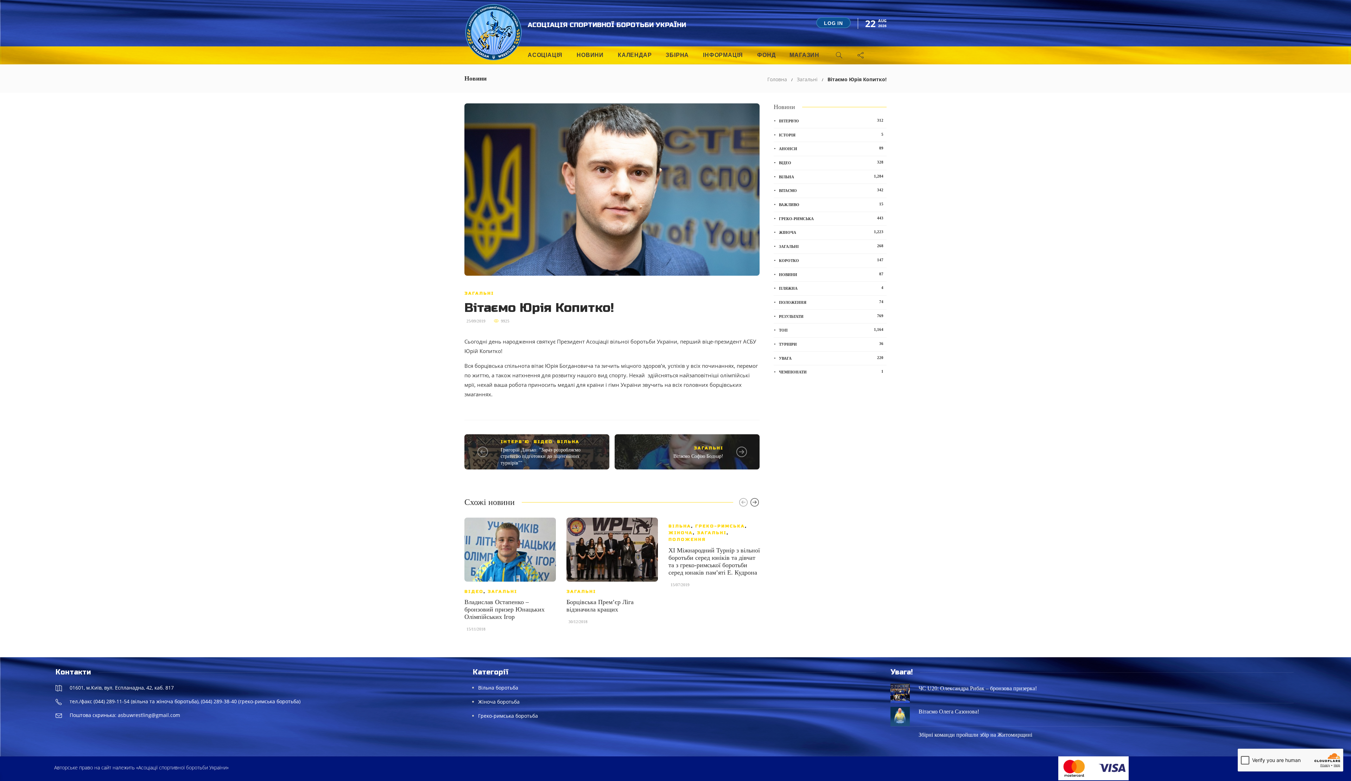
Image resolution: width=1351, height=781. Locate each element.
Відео (543, 441)
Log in (833, 23)
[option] (510, 578)
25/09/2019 (476, 321)
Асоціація (545, 55)
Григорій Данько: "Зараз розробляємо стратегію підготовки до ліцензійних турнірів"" (541, 456)
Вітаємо (831, 190)
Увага (831, 358)
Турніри (831, 343)
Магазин (804, 55)
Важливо (831, 204)
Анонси (831, 148)
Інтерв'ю (515, 441)
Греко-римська (720, 526)
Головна (777, 79)
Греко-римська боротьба (508, 715)
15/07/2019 (680, 585)
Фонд (766, 55)
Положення (687, 539)
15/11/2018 (476, 629)
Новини (590, 55)
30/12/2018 (578, 622)
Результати (831, 316)
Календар (635, 55)
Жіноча (680, 532)
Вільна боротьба (498, 687)
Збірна (677, 55)
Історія (831, 134)
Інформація (723, 55)
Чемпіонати (831, 371)
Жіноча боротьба (499, 701)
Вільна (568, 441)
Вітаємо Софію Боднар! (698, 456)
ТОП (831, 329)
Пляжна (831, 288)
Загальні (807, 79)
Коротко (831, 260)
